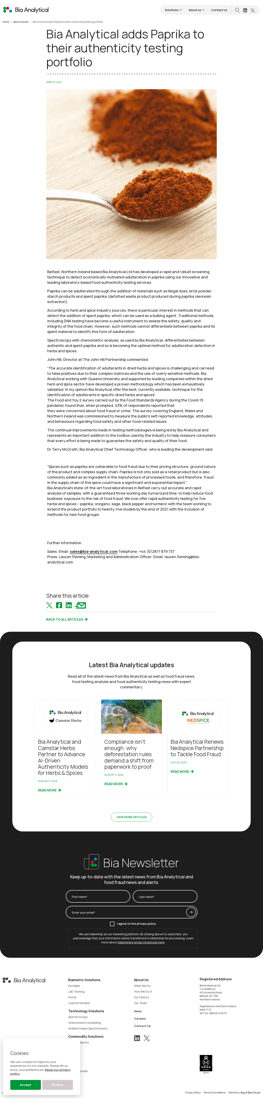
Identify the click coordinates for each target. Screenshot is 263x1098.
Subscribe (191, 912)
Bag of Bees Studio (251, 1092)
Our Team (140, 1003)
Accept (25, 1085)
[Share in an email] (80, 605)
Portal (72, 997)
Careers (140, 1018)
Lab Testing (76, 991)
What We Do (142, 986)
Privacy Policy (193, 1092)
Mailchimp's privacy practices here (141, 942)
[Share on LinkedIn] (69, 605)
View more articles (132, 817)
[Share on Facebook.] (59, 605)
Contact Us (219, 10)
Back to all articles (65, 619)
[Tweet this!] (49, 605)
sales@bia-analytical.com (94, 551)
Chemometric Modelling (84, 1023)
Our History (141, 997)
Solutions (172, 10)
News (138, 1011)
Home (5, 22)
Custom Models (79, 1003)
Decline (57, 1085)
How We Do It (143, 991)
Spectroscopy (78, 1017)
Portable (74, 986)
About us (195, 10)
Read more (47, 790)
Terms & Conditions (214, 1092)
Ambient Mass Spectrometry (87, 1028)
